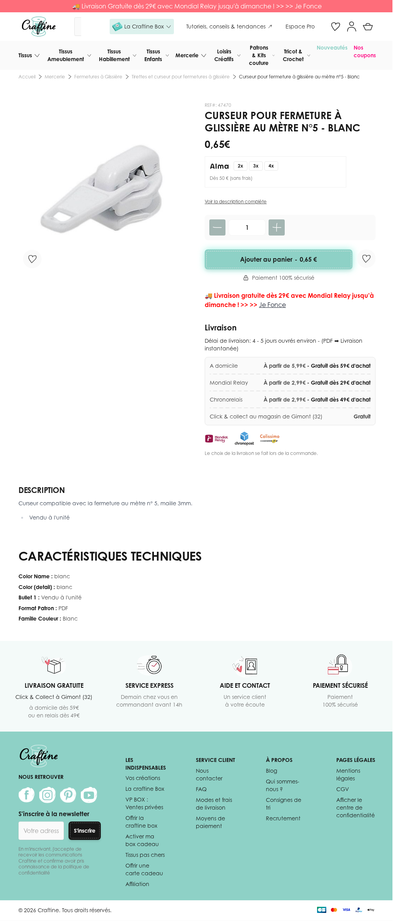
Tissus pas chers (145, 854)
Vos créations (142, 778)
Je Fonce (308, 6)
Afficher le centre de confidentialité (355, 807)
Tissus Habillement (114, 55)
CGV (342, 789)
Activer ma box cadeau (142, 840)
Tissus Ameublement (65, 55)
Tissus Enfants (153, 55)
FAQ (201, 789)
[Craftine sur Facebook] (26, 795)
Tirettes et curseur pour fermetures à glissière (181, 77)
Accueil (26, 77)
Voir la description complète (236, 201)
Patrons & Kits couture (259, 55)
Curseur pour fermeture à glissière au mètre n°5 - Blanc (299, 77)
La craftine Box (144, 788)
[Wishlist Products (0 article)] (335, 26)
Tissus (25, 55)
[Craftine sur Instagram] (47, 795)
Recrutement (283, 818)
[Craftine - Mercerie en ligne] (38, 26)
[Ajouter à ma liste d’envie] (32, 259)
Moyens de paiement (210, 822)
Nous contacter (209, 774)
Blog (271, 770)
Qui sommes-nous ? (282, 785)
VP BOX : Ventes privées (144, 803)
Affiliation (137, 884)
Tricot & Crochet (293, 55)
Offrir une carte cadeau (144, 869)
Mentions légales (348, 774)
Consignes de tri (283, 804)
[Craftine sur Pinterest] (68, 795)
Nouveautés (332, 47)
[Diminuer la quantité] (217, 227)
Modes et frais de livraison (214, 804)
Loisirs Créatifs (224, 55)
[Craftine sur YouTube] (89, 795)
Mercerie (187, 55)
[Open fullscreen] (103, 187)
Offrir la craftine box (141, 822)
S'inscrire (84, 830)
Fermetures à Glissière (98, 77)
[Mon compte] (351, 26)
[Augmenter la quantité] (277, 227)
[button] (142, 26)
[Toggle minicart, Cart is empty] (368, 26)
